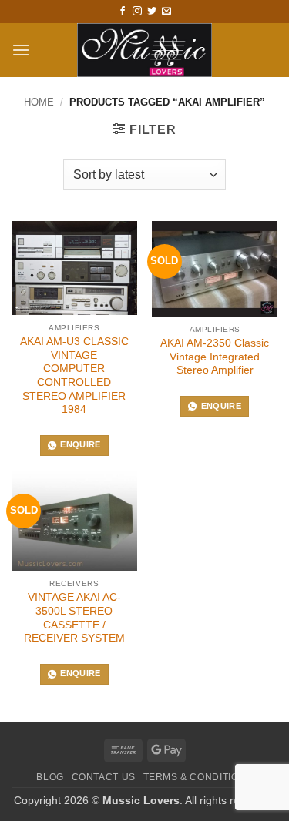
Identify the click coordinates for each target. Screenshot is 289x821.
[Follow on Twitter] (151, 11)
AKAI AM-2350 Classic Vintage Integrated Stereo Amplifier (214, 356)
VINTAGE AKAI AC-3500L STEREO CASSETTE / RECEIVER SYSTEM (74, 617)
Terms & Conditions (198, 777)
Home (39, 102)
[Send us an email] (166, 11)
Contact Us (104, 777)
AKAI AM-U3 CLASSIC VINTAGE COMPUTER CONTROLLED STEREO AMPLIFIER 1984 (74, 375)
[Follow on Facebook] (122, 11)
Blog (49, 777)
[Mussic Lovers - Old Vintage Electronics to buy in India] (144, 50)
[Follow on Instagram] (137, 11)
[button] (21, 50)
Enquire (80, 444)
